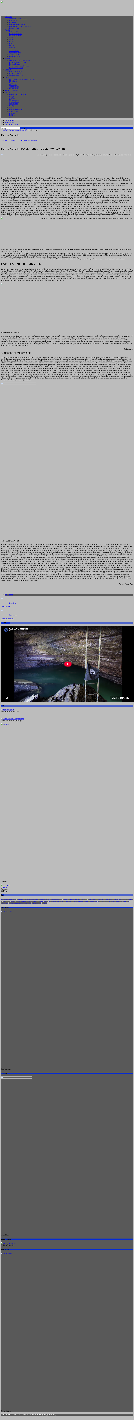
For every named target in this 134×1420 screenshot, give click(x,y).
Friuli (11, 41)
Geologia (12, 96)
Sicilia (120, 901)
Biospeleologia (14, 100)
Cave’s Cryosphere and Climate (19, 60)
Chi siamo (8, 17)
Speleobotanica (14, 102)
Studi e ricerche (10, 92)
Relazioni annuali (15, 36)
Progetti (7, 58)
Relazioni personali (15, 34)
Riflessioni (116, 901)
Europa (11, 45)
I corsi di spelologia (15, 71)
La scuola (8, 70)
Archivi (7, 77)
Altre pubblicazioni (11, 124)
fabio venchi (9, 595)
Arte (10, 117)
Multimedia (13, 85)
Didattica (12, 113)
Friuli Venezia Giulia (38, 901)
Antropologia (13, 111)
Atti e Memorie (29, 899)
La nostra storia (14, 28)
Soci (21, 140)
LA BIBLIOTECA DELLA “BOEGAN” (23, 79)
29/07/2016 (4, 140)
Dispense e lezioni (15, 73)
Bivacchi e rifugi (14, 56)
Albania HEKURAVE (10, 899)
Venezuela (44, 903)
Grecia (50, 901)
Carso (11, 37)
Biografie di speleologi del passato (20, 26)
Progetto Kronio (14, 64)
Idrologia (12, 105)
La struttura (13, 20)
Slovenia (124, 901)
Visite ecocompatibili (16, 68)
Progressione (13, 88)
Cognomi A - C (98, 899)
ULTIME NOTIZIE (36, 903)
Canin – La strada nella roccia (19, 66)
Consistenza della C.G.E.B (18, 19)
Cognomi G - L (114, 899)
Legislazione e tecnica (87, 901)
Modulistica (13, 81)
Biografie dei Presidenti (17, 24)
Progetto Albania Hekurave (18, 62)
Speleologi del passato (12, 130)
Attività (7, 30)
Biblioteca (65, 899)
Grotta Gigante (14, 54)
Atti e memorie (14, 87)
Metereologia (13, 104)
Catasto (11, 83)
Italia (10, 43)
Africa (11, 49)
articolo (23, 899)
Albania (3, 899)
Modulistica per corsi (16, 75)
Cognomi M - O (123, 899)
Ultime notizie (14, 32)
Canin (11, 39)
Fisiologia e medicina (16, 109)
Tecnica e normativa (11, 90)
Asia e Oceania (14, 51)
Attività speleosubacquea (43, 899)
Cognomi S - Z (14, 140)
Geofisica (12, 98)
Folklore (12, 115)
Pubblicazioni (109, 901)
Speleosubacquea (15, 53)
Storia (11, 107)
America (12, 47)
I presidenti (13, 22)
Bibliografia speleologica (17, 94)
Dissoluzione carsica (20, 901)
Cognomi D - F (106, 899)
